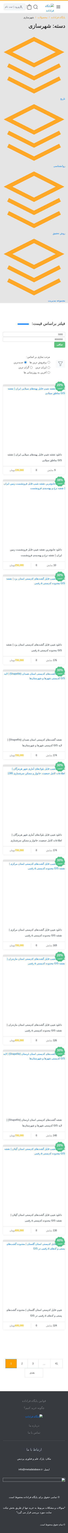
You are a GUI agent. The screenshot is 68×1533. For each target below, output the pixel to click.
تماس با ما (34, 1432)
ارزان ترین (41, 367)
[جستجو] (35, 7)
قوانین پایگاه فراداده (34, 1400)
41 (56, 1363)
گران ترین (24, 367)
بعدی (32, 1372)
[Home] (34, 1416)
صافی (60, 344)
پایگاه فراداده (58, 17)
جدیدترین (18, 362)
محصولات (42, 17)
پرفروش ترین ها (38, 362)
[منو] (58, 7)
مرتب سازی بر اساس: (38, 356)
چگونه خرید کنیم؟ (34, 1407)
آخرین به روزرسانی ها (35, 372)
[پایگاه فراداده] (49, 7)
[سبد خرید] (29, 7)
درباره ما (34, 1425)
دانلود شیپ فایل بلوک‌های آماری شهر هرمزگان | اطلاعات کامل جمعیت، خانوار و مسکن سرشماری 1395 (36, 840)
